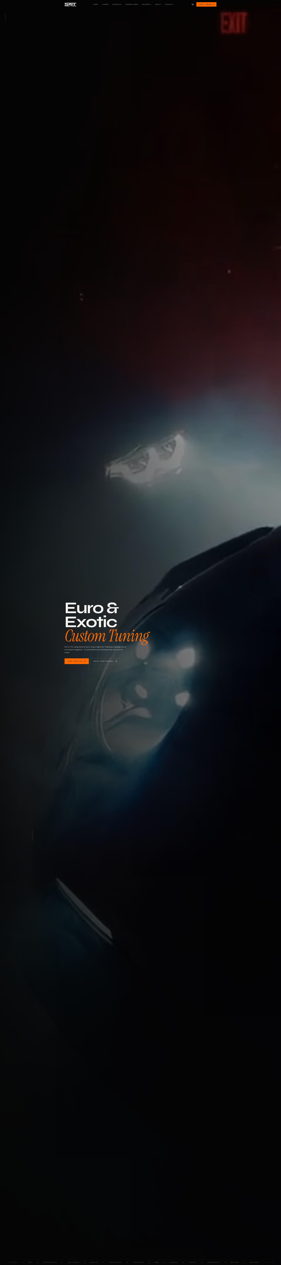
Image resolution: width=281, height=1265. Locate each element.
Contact (169, 4)
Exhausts (117, 4)
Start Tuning (205, 4)
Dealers (146, 4)
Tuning (105, 4)
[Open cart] (192, 4)
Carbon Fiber (131, 4)
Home (95, 4)
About (158, 4)
